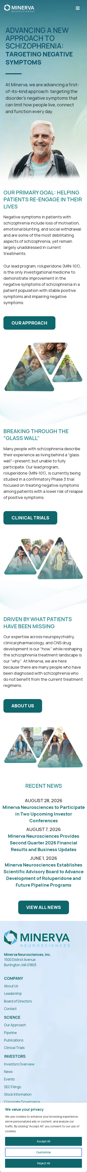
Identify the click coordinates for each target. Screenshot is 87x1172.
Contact (10, 1008)
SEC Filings (12, 1087)
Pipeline (10, 1032)
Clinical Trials (14, 1047)
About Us (11, 986)
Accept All (43, 1141)
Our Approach (15, 1025)
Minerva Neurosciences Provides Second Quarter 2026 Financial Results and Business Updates (43, 843)
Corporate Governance (22, 1102)
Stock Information (18, 1094)
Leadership (13, 993)
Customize (43, 1152)
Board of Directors (18, 1001)
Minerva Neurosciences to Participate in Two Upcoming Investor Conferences (43, 814)
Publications (13, 1040)
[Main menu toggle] (77, 8)
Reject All (43, 1163)
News (8, 1071)
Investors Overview (19, 1064)
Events (9, 1079)
